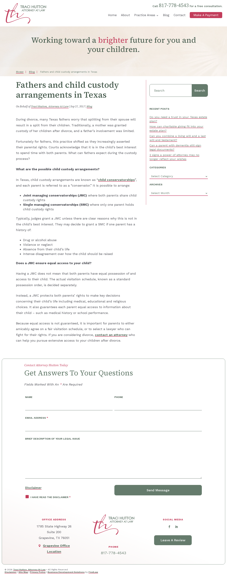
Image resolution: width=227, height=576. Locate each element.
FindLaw (93, 572)
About (125, 15)
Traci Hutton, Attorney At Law (50, 106)
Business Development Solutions (66, 572)
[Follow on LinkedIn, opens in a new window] (176, 527)
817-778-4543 (174, 5)
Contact (180, 15)
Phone (118, 397)
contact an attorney (111, 335)
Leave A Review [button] (172, 540)
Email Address (36, 417)
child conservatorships (116, 180)
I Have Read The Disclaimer (51, 497)
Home (112, 15)
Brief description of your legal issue (52, 438)
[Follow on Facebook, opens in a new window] (169, 527)
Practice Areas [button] (144, 15)
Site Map (23, 572)
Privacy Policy (38, 572)
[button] (221, 548)
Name (28, 397)
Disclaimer (33, 488)
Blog (166, 15)
